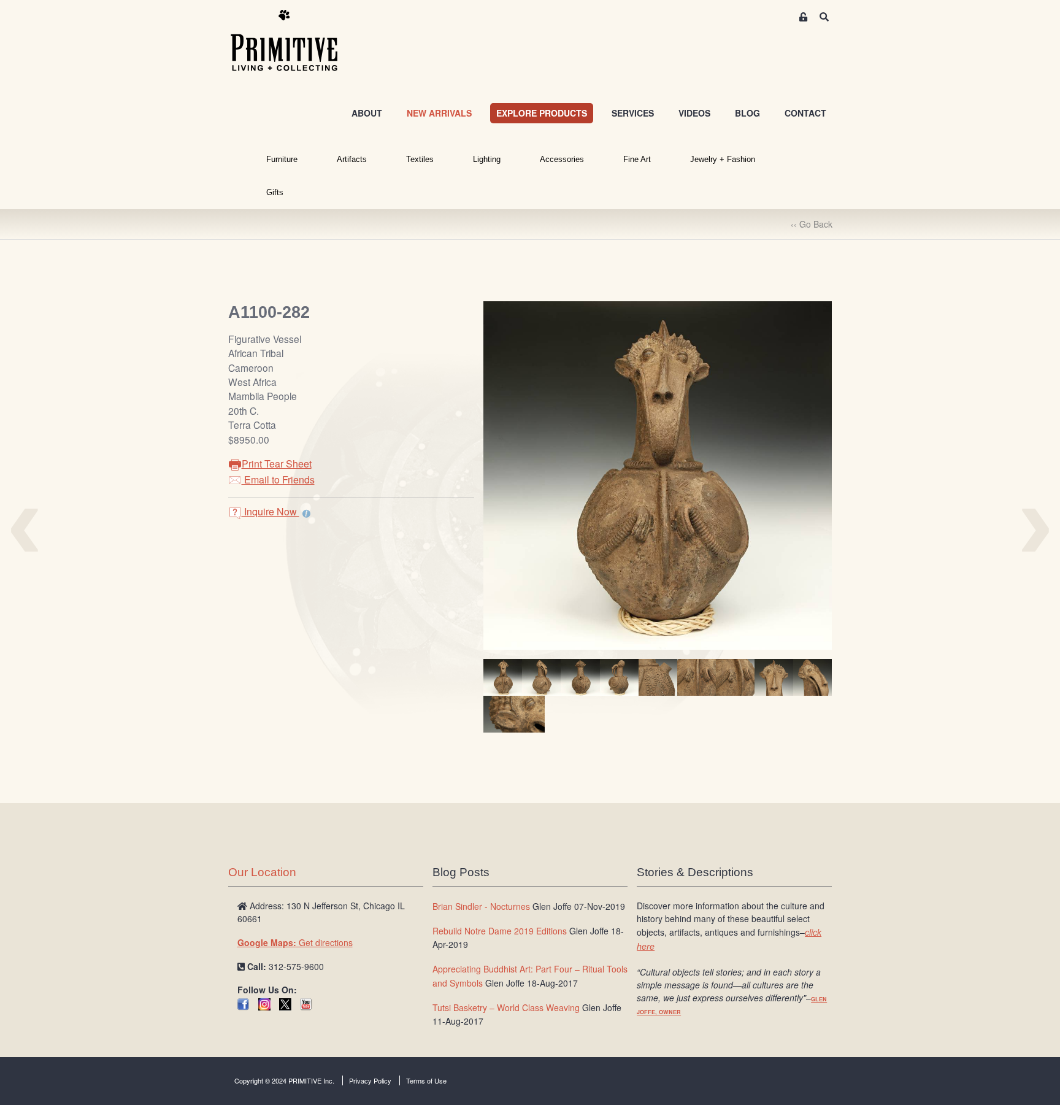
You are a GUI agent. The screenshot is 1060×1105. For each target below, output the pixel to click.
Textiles (420, 159)
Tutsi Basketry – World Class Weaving (506, 1007)
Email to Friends (278, 479)
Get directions (295, 942)
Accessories (562, 159)
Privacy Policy (370, 1080)
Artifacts (352, 159)
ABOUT (366, 113)
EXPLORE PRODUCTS (541, 113)
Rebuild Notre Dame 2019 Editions (499, 931)
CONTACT (805, 113)
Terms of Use (426, 1080)
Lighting (487, 159)
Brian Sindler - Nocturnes (481, 906)
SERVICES (633, 113)
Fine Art (637, 159)
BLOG (747, 113)
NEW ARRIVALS (439, 113)
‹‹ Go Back (811, 224)
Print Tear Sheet (277, 463)
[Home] (293, 41)
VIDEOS (694, 113)
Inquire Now (270, 511)
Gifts (274, 192)
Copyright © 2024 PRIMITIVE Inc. (284, 1080)
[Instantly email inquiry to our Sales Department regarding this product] (306, 513)
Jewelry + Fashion (722, 159)
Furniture (282, 159)
